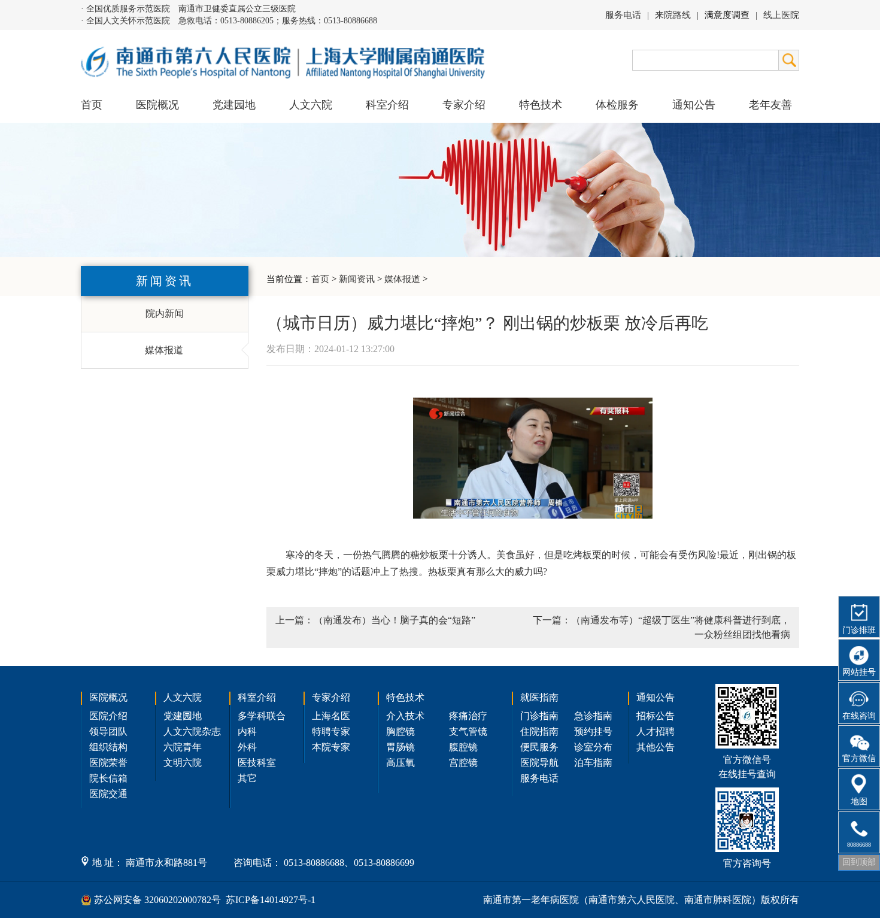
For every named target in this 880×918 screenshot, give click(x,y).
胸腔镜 (400, 731)
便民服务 (539, 747)
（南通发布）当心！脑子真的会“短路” (394, 620)
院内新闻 (164, 313)
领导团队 (108, 731)
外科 (247, 747)
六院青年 (182, 747)
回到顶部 (859, 862)
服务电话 (623, 15)
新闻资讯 (357, 279)
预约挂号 (593, 731)
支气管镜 (468, 731)
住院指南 (539, 731)
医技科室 (257, 763)
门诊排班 (859, 630)
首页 (91, 105)
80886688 (859, 844)
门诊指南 (539, 716)
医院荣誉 (108, 763)
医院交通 (108, 794)
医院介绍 (108, 716)
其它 (247, 778)
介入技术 (405, 716)
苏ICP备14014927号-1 (270, 900)
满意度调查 (727, 15)
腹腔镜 (463, 747)
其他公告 (655, 747)
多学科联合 (262, 716)
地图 (859, 801)
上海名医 (331, 716)
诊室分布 (593, 747)
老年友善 (770, 105)
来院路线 (673, 15)
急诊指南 (593, 716)
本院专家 (331, 747)
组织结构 (108, 747)
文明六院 (182, 763)
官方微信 (859, 758)
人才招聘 (655, 731)
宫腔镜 (463, 763)
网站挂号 (859, 672)
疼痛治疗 (468, 716)
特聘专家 (331, 731)
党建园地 (234, 105)
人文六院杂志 (192, 731)
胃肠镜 (400, 747)
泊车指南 (593, 763)
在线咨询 (859, 715)
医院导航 (539, 763)
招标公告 (655, 716)
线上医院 (781, 15)
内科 (247, 731)
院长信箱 (108, 778)
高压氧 (400, 763)
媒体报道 (402, 279)
